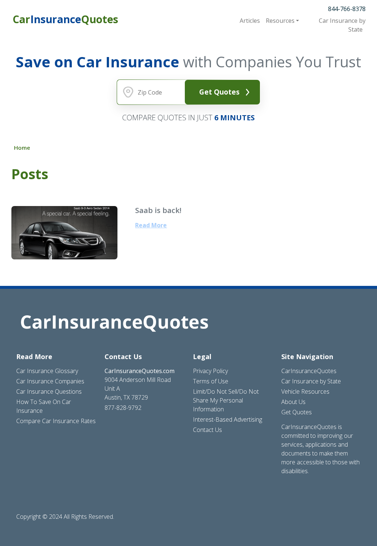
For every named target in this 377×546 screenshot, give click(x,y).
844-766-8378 (347, 9)
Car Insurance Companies (50, 381)
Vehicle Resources (305, 391)
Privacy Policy (210, 371)
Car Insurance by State (311, 381)
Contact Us (207, 430)
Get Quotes (219, 92)
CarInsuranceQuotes (309, 371)
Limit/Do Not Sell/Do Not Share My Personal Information (226, 400)
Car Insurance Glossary (47, 371)
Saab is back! (158, 210)
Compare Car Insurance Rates (56, 421)
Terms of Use (210, 381)
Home (22, 147)
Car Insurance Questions (49, 391)
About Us (293, 402)
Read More (151, 225)
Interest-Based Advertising (227, 419)
